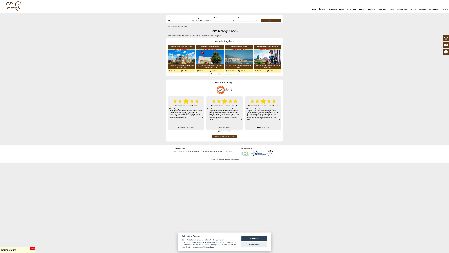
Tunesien (422, 9)
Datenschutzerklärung (208, 151)
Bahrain (361, 9)
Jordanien (372, 9)
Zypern (445, 9)
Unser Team (228, 151)
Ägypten (322, 9)
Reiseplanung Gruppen (192, 151)
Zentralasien (434, 9)
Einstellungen (254, 244)
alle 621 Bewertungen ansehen (224, 136)
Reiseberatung (18, 249)
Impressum (219, 151)
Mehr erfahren (208, 247)
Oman (391, 9)
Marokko (382, 9)
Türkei (413, 9)
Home (313, 9)
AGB (175, 151)
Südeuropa (351, 9)
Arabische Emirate (336, 9)
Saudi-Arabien (402, 9)
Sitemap (181, 151)
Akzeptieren (254, 238)
